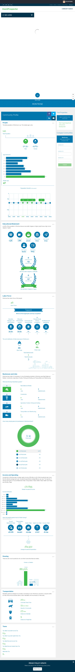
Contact (59, 4)
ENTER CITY (61, 144)
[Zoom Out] (73, 97)
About (51, 4)
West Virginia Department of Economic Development (65, 124)
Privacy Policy (64, 4)
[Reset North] (73, 99)
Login (72, 4)
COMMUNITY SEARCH (67, 8)
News (55, 4)
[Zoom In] (73, 94)
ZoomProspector (10, 9)
